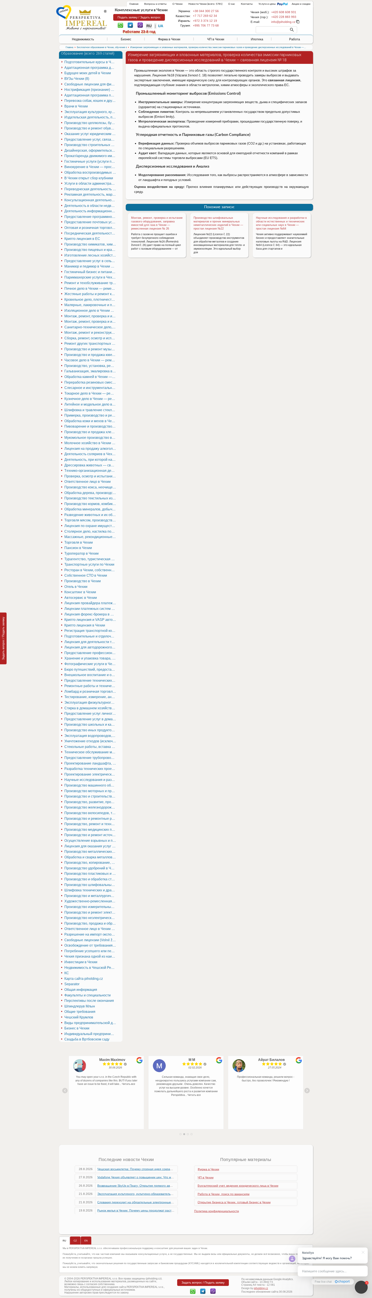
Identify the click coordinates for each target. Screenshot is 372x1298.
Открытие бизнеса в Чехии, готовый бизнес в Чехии (234, 1202)
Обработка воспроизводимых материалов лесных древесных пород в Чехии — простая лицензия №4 (90, 172)
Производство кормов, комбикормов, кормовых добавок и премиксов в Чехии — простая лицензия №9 (90, 504)
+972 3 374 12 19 (205, 20)
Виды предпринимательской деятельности (90, 1023)
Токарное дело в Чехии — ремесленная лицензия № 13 (90, 393)
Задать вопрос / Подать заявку (3, 638)
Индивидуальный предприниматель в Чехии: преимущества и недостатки (90, 1034)
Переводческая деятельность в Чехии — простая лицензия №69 (90, 189)
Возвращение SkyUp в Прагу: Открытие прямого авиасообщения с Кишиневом (153, 1185)
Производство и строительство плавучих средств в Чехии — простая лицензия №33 (90, 796)
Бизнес (126, 39)
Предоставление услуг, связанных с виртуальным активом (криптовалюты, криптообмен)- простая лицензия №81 (90, 139)
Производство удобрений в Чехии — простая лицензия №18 (90, 868)
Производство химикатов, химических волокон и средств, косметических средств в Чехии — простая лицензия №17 (90, 244)
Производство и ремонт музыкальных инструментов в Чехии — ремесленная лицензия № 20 (90, 349)
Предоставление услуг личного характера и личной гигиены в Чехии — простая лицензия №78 (90, 713)
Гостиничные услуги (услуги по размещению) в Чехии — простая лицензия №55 (90, 161)
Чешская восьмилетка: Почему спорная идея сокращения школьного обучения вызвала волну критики (170, 1169)
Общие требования (79, 1011)
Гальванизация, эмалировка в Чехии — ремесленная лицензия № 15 (90, 371)
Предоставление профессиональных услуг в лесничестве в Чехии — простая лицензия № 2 (90, 653)
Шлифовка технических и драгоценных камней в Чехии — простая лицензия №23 (90, 890)
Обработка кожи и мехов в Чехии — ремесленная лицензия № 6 (90, 421)
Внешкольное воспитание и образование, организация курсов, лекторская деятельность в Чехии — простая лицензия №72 (90, 675)
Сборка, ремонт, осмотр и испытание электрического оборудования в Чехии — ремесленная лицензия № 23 (90, 338)
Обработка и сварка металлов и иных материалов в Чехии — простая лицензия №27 (90, 857)
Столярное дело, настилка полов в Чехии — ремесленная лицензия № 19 (90, 531)
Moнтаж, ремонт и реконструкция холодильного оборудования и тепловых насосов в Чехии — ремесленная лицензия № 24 (90, 332)
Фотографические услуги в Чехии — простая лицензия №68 (90, 664)
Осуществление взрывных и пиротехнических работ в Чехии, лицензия (90, 840)
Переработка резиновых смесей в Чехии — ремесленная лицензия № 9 (90, 382)
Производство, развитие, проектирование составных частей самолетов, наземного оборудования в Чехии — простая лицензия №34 (90, 802)
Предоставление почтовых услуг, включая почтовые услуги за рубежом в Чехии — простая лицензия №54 (90, 222)
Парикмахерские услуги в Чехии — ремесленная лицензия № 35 (90, 277)
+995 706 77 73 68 (206, 25)
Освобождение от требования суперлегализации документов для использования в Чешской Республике (90, 945)
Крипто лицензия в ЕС (82, 239)
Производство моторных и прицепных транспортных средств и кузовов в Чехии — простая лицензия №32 (90, 791)
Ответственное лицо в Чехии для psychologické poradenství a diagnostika (90, 929)
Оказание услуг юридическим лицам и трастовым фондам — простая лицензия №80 (90, 134)
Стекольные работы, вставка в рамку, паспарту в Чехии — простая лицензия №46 (90, 747)
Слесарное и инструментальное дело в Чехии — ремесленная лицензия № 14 (90, 388)
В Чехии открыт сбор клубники (88, 178)
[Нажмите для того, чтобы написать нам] (283, 22)
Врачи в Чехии (76, 106)
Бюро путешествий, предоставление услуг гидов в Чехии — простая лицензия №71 (90, 669)
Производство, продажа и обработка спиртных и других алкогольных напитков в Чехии (90, 923)
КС (66, 973)
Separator (71, 984)
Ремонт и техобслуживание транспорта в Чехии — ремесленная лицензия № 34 (90, 283)
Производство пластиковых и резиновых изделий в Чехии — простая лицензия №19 (90, 873)
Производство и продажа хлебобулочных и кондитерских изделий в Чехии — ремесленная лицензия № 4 (90, 432)
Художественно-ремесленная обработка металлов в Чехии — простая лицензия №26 (90, 901)
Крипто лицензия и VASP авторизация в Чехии (90, 619)
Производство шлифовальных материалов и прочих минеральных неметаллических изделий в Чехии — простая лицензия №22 (218, 223)
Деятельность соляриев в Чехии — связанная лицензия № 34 (90, 454)
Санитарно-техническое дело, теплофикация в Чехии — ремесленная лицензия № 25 (90, 327)
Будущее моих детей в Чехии (87, 73)
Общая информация (80, 989)
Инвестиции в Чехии (80, 962)
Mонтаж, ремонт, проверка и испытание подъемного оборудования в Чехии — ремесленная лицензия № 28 (90, 316)
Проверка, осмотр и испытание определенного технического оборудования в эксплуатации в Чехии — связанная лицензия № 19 (90, 476)
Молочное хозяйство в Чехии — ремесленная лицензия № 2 (90, 443)
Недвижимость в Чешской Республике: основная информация (90, 967)
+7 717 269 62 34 (205, 15)
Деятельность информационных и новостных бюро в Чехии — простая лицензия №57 (90, 211)
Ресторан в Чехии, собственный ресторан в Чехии (90, 570)
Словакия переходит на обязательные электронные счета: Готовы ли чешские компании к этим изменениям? (175, 1202)
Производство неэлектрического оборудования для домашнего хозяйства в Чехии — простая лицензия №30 (90, 918)
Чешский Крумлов (78, 1017)
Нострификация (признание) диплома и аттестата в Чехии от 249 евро (90, 89)
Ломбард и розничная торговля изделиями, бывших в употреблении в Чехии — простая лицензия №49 (90, 691)
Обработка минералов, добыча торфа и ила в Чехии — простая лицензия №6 (90, 509)
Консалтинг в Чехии (80, 592)
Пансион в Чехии (78, 548)
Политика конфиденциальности (216, 1211)
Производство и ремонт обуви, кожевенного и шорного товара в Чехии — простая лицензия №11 (90, 128)
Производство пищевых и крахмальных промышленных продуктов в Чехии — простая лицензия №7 (90, 250)
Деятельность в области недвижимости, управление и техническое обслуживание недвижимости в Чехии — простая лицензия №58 (90, 206)
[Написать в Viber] (140, 24)
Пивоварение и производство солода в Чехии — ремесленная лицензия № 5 (90, 426)
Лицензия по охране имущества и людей (90, 526)
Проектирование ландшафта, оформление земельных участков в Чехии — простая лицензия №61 (90, 763)
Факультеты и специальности (87, 995)
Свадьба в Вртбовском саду (86, 1039)
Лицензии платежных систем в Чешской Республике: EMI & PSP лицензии (90, 608)
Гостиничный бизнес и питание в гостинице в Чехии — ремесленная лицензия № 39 (90, 272)
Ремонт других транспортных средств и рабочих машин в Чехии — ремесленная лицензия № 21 (90, 343)
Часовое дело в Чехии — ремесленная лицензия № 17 (90, 360)
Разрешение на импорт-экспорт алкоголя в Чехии (90, 934)
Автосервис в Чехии (80, 597)
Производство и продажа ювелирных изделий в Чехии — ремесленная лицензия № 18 (90, 355)
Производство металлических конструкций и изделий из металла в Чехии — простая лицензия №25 (90, 851)
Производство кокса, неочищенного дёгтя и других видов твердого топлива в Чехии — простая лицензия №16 (90, 487)
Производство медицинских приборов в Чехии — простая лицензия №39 (90, 829)
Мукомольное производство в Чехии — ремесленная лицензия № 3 (90, 437)
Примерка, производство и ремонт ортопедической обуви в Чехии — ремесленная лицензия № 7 (90, 415)
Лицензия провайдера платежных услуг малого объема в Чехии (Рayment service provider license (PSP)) (90, 603)
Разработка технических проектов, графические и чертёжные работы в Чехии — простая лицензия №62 (90, 769)
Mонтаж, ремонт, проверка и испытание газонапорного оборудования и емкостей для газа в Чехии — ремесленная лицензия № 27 (90, 321)
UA (160, 26)
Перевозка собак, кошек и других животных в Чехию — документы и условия (90, 100)
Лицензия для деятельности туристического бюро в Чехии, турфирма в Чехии (90, 642)
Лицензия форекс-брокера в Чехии (90, 614)
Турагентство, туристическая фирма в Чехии (90, 559)
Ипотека (257, 39)
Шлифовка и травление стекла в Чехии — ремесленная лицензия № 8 (90, 410)
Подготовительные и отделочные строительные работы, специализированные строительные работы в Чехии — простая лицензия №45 (90, 636)
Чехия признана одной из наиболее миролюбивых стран (90, 956)
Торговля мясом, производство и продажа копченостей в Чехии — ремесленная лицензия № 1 (90, 520)
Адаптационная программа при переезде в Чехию (90, 95)
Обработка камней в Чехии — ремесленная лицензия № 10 (90, 377)
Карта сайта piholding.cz (83, 978)
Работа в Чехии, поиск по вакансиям (224, 1194)
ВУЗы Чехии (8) (76, 78)
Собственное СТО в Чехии (85, 575)
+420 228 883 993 (283, 17)
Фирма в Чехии (169, 39)
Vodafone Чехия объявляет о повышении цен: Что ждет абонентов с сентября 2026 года (160, 1177)
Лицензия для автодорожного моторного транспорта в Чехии (90, 647)
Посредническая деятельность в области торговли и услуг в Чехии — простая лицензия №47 (90, 233)
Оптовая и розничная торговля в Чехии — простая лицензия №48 (90, 228)
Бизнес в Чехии (76, 1028)
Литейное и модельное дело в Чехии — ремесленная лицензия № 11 (90, 404)
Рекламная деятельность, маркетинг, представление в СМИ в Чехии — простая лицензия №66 (90, 194)
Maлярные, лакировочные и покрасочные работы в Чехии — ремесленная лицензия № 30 (90, 305)
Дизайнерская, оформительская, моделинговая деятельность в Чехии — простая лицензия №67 (90, 150)
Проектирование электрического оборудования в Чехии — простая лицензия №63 (90, 774)
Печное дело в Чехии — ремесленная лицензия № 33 (90, 288)
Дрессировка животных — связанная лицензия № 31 (90, 465)
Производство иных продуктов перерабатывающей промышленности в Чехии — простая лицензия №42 (90, 730)
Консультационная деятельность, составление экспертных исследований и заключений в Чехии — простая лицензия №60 (90, 200)
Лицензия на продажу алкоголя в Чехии (90, 448)
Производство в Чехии (82, 581)
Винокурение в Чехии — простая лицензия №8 (90, 167)
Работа (294, 39)
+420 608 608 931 (283, 12)
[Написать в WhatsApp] (120, 24)
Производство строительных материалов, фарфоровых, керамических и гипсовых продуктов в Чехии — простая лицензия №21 (90, 145)
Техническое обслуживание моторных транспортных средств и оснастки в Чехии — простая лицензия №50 (90, 752)
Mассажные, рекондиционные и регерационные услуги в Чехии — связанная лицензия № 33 (90, 537)
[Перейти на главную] (86, 19)
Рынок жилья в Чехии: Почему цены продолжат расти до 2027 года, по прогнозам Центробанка (164, 1210)
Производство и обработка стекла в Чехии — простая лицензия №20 (90, 879)
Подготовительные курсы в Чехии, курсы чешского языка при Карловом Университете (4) (90, 62)
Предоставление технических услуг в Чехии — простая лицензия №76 (90, 680)
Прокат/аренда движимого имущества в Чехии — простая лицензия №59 (90, 156)
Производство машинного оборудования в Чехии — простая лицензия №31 (90, 785)
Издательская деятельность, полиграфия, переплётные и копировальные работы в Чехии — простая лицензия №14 (90, 117)
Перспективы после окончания (89, 1000)
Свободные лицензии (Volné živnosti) (90, 940)
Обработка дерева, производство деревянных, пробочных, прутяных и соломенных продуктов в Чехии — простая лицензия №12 (90, 493)
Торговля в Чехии (78, 542)
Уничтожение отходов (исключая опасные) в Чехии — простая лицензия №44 (90, 741)
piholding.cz (261, 1288)
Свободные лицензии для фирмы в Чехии (90, 84)
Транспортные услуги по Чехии (89, 564)
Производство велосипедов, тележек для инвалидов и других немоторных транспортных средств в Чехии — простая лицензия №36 (90, 813)
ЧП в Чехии (215, 39)
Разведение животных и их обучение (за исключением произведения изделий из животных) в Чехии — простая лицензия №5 (90, 515)
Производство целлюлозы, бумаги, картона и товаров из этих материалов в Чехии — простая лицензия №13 (90, 123)
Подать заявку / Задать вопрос (139, 17)
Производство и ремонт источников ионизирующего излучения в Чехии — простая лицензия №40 (90, 835)
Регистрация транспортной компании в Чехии (90, 630)
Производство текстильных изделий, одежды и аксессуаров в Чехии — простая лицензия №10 (90, 498)
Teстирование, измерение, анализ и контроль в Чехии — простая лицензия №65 (90, 697)
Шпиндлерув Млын (79, 1006)
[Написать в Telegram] (130, 24)
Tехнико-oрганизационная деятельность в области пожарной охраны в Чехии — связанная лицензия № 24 (90, 470)
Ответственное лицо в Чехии (87, 481)
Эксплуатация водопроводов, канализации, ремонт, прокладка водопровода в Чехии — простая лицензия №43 (90, 736)
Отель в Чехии (75, 586)
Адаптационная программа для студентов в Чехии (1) (90, 67)
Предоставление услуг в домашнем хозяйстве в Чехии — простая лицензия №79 (90, 719)
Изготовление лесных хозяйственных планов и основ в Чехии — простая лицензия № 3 (90, 255)
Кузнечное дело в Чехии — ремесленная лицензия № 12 (90, 399)
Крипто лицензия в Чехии (84, 625)
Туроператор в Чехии (81, 553)
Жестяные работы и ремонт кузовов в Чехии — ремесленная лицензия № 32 (90, 294)
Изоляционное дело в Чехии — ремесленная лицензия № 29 (90, 310)
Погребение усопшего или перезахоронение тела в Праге (90, 951)
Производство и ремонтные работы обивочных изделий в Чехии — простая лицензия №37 (90, 818)
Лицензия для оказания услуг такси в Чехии (90, 846)
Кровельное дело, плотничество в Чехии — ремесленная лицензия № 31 (90, 299)
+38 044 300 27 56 (206, 11)
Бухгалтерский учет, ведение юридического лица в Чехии (238, 1185)
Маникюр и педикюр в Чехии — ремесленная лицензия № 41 (90, 266)
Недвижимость (83, 39)
